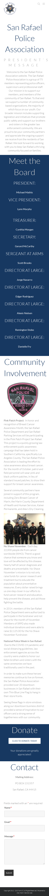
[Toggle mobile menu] (44, 3)
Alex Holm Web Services (24, 893)
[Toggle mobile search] (39, 3)
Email (7, 822)
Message (9, 836)
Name (8, 807)
